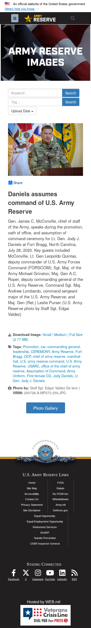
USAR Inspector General (44, 543)
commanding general (63, 346)
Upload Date (21, 110)
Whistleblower (60, 499)
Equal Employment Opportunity (45, 521)
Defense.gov (60, 510)
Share (18, 183)
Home (31, 482)
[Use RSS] (74, 574)
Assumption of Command (45, 370)
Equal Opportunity (44, 515)
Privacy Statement (32, 504)
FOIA (60, 482)
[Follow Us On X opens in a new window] (26, 574)
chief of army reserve (49, 356)
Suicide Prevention (45, 538)
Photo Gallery (45, 408)
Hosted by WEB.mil (43, 602)
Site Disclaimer (32, 510)
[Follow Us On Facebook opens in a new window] (14, 574)
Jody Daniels (63, 375)
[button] (22, 8)
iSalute (60, 488)
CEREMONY (40, 351)
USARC (33, 366)
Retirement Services (45, 527)
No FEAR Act (60, 493)
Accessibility (32, 493)
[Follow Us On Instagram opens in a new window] (38, 574)
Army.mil (61, 504)
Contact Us (32, 499)
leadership (21, 351)
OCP (27, 356)
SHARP (44, 532)
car (43, 346)
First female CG (39, 375)
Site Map (32, 488)
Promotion (31, 346)
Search (70, 92)
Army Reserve (63, 351)
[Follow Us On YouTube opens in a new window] (50, 574)
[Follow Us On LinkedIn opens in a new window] (62, 574)
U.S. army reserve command (42, 361)
